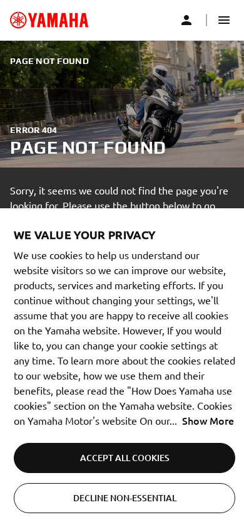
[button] (224, 20)
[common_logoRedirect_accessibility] (49, 20)
